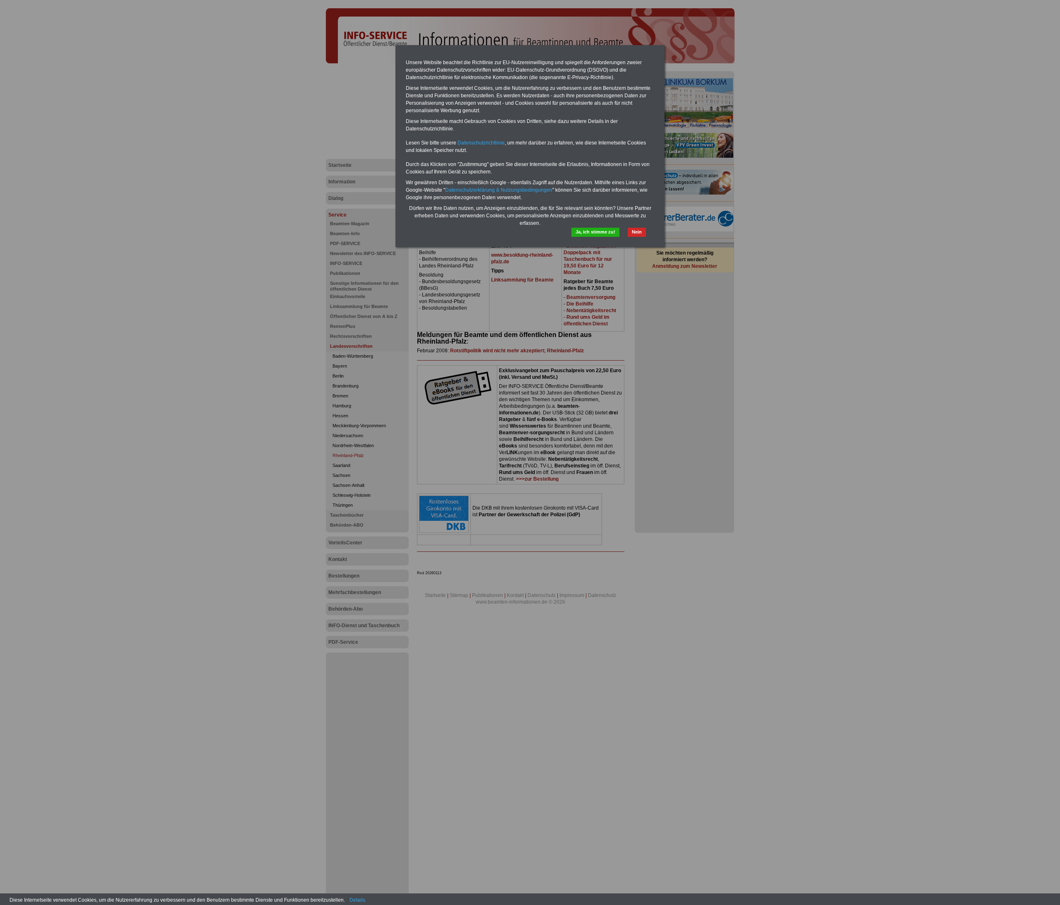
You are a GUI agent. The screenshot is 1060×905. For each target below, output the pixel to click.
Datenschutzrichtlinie (481, 143)
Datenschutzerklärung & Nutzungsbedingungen (498, 190)
